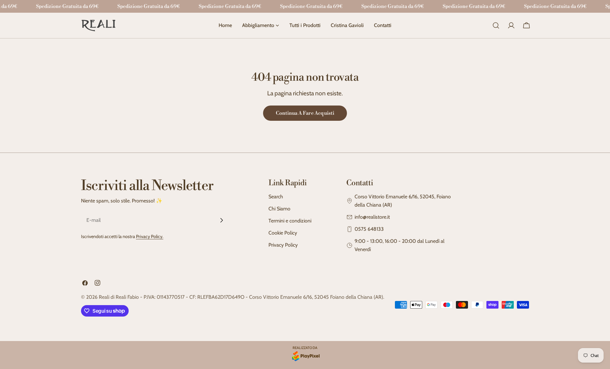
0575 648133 (369, 229)
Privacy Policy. (149, 236)
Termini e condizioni (289, 221)
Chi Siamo (279, 209)
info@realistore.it (372, 217)
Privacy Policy (283, 245)
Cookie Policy (282, 233)
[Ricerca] (496, 25)
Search (275, 197)
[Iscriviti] (221, 220)
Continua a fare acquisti (305, 113)
